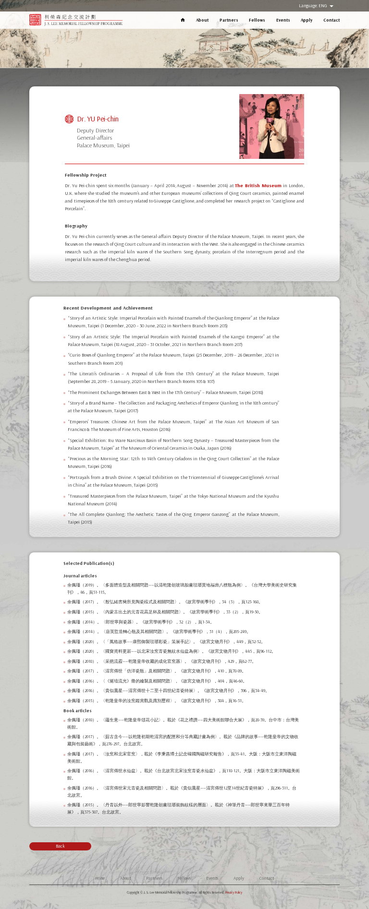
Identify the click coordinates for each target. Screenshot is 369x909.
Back (60, 846)
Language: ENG (313, 5)
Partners (229, 20)
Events (283, 20)
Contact (331, 20)
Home (100, 878)
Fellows (257, 20)
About (202, 20)
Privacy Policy (233, 892)
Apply (306, 20)
